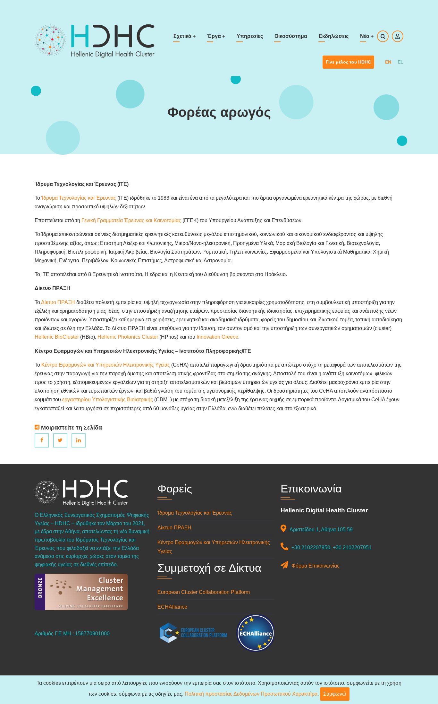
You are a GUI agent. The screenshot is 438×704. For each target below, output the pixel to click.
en (388, 62)
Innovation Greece (217, 337)
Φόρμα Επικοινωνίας (315, 566)
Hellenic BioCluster (57, 337)
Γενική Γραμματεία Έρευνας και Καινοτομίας (131, 220)
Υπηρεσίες (250, 36)
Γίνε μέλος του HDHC (348, 62)
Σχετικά (184, 36)
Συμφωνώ (334, 694)
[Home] (95, 40)
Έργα (216, 36)
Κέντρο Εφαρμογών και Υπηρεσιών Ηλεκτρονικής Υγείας (106, 365)
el (400, 62)
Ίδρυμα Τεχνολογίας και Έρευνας (78, 198)
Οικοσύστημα (290, 36)
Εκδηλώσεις (334, 36)
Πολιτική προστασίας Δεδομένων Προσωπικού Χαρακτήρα (251, 694)
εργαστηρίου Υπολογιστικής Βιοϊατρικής (107, 399)
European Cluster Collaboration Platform (203, 592)
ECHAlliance (172, 607)
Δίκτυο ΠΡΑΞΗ (58, 302)
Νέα (367, 36)
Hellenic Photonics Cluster (127, 337)
